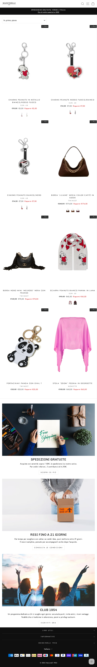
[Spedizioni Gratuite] (48, 430)
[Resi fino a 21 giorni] (48, 505)
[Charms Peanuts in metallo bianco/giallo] (26, 115)
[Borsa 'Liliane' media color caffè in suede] (67, 210)
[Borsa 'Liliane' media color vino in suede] (77, 210)
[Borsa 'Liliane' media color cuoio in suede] (72, 210)
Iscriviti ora (48, 623)
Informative (48, 636)
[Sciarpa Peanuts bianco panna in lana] (70, 303)
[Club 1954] (48, 580)
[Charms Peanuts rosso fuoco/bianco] (70, 112)
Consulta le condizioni (48, 547)
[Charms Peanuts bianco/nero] (75, 112)
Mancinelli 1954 (48, 643)
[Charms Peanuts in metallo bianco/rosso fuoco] (21, 115)
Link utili (47, 630)
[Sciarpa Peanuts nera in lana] (75, 303)
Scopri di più (48, 472)
